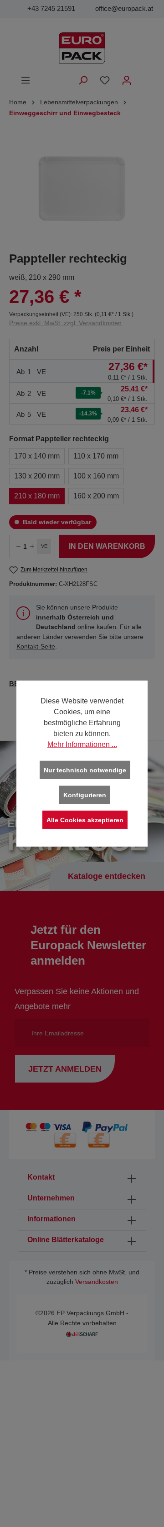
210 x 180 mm (37, 496)
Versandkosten (96, 1281)
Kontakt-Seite (35, 646)
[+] (32, 546)
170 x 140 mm (37, 456)
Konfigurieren (84, 794)
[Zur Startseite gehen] (82, 48)
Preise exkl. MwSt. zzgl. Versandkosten (65, 323)
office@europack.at (124, 8)
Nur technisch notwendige (85, 769)
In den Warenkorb (107, 546)
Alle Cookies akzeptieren (84, 820)
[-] (18, 546)
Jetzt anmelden (65, 1068)
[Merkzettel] (105, 80)
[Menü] (25, 80)
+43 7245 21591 (51, 8)
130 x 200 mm (37, 476)
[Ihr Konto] (127, 80)
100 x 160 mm (96, 476)
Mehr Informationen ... (82, 744)
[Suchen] (83, 80)
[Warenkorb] (143, 76)
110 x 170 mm (95, 456)
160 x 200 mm (96, 496)
